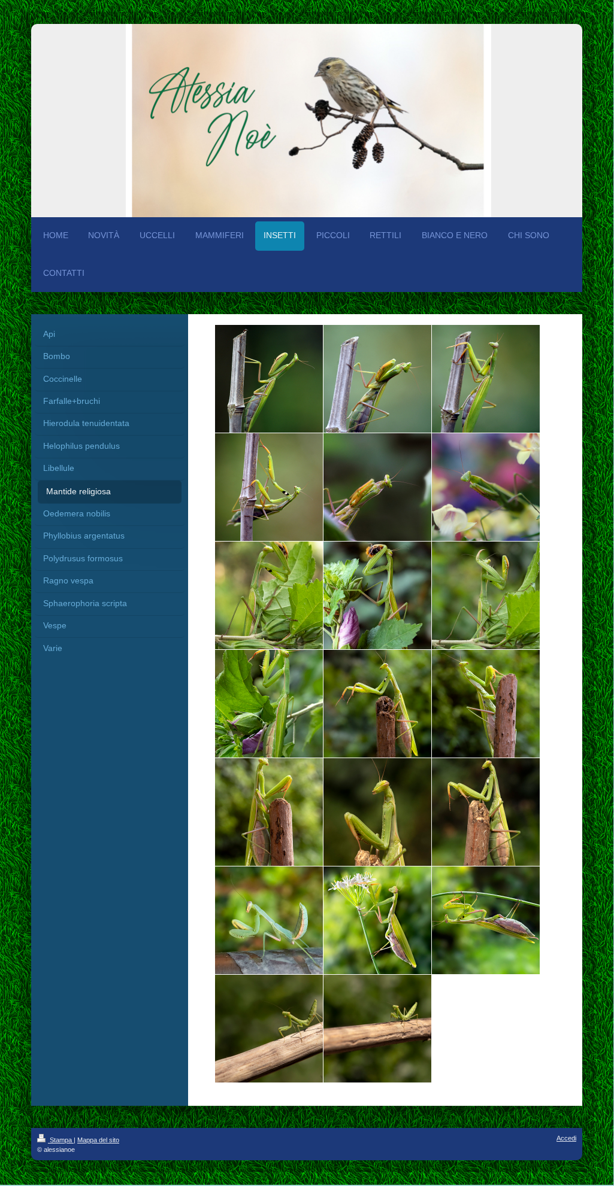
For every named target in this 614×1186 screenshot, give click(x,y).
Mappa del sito (98, 1140)
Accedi (566, 1138)
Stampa (61, 1140)
